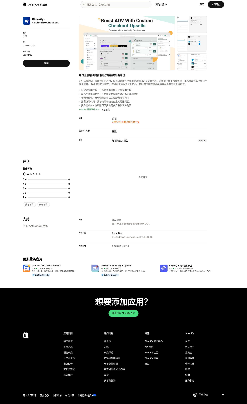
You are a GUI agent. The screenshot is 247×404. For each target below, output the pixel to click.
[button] (55, 271)
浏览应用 (160, 4)
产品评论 (108, 352)
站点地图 (69, 395)
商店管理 (68, 374)
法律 (187, 374)
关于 (187, 341)
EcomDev (27, 55)
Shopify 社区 (151, 352)
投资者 (188, 352)
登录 (202, 4)
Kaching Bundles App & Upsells (116, 265)
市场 (106, 347)
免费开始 (216, 4)
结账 (114, 131)
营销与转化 (69, 369)
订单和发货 (69, 358)
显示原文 (106, 109)
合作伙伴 (189, 363)
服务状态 (189, 380)
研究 (147, 363)
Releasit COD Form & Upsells (46, 265)
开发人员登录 (30, 395)
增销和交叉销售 (120, 140)
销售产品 (68, 352)
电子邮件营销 (111, 363)
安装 (46, 63)
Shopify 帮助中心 (154, 341)
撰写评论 (29, 204)
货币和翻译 (109, 380)
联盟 (187, 369)
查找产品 (68, 347)
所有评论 (43, 204)
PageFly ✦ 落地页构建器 (180, 265)
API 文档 (149, 347)
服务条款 (44, 395)
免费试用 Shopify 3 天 (123, 313)
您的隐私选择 (84, 395)
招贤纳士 (189, 347)
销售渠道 (68, 341)
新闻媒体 (189, 358)
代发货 (107, 341)
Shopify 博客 (151, 358)
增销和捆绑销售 (112, 358)
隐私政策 (116, 220)
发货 (106, 374)
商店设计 (68, 363)
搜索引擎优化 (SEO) (114, 369)
